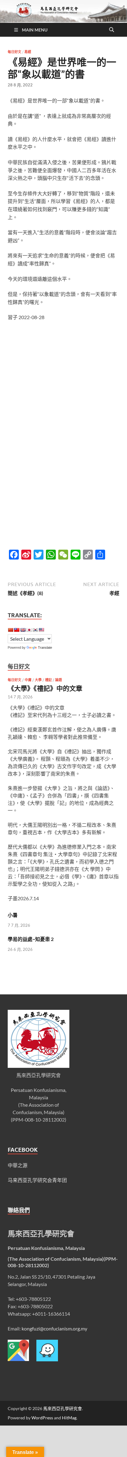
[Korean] (35, 629)
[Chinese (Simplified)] (10, 629)
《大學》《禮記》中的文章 (45, 688)
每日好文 (14, 52)
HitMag (69, 1417)
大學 (38, 680)
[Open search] (111, 30)
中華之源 (17, 1165)
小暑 (13, 915)
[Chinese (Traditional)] (16, 629)
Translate (45, 647)
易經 (27, 52)
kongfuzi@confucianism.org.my (54, 1328)
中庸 (28, 680)
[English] (23, 629)
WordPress (42, 1417)
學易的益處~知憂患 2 (31, 939)
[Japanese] (29, 629)
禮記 (48, 680)
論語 (58, 680)
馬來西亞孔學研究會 (62, 1408)
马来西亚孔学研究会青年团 (37, 1180)
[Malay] (41, 629)
